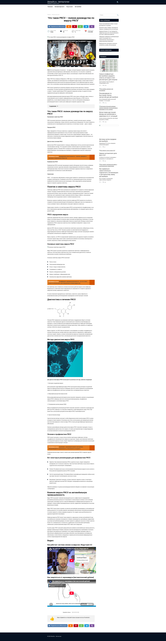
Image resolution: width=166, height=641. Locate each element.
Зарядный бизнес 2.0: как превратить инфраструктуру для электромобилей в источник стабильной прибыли (108, 33)
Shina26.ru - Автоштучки (58, 2)
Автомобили (78, 6)
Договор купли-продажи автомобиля (107, 140)
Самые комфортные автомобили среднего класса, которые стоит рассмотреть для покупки (108, 76)
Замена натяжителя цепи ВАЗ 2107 (108, 154)
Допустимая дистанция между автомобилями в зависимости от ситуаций (108, 114)
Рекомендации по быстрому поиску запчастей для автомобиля (108, 95)
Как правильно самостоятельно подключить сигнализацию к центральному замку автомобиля (108, 172)
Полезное (50, 6)
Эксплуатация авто (59, 6)
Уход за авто (69, 6)
